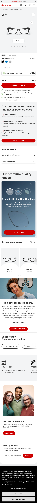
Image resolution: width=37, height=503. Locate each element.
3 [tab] (21, 352)
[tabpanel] (10, 262)
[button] (29, 5)
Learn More (8, 94)
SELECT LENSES (18, 140)
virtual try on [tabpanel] (12, 346)
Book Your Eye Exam (18, 329)
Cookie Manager (7, 484)
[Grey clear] (10, 62)
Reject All (18, 494)
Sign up (28, 455)
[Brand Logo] (4, 14)
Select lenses (18, 85)
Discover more (18, 322)
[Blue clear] (6, 62)
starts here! (18, 1)
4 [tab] (22, 352)
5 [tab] (23, 352)
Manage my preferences (18, 488)
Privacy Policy (22, 481)
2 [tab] (20, 352)
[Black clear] (3, 62)
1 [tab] (17, 352)
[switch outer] (32, 73)
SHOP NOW (9, 433)
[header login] (25, 5)
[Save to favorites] (33, 15)
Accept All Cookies (18, 499)
